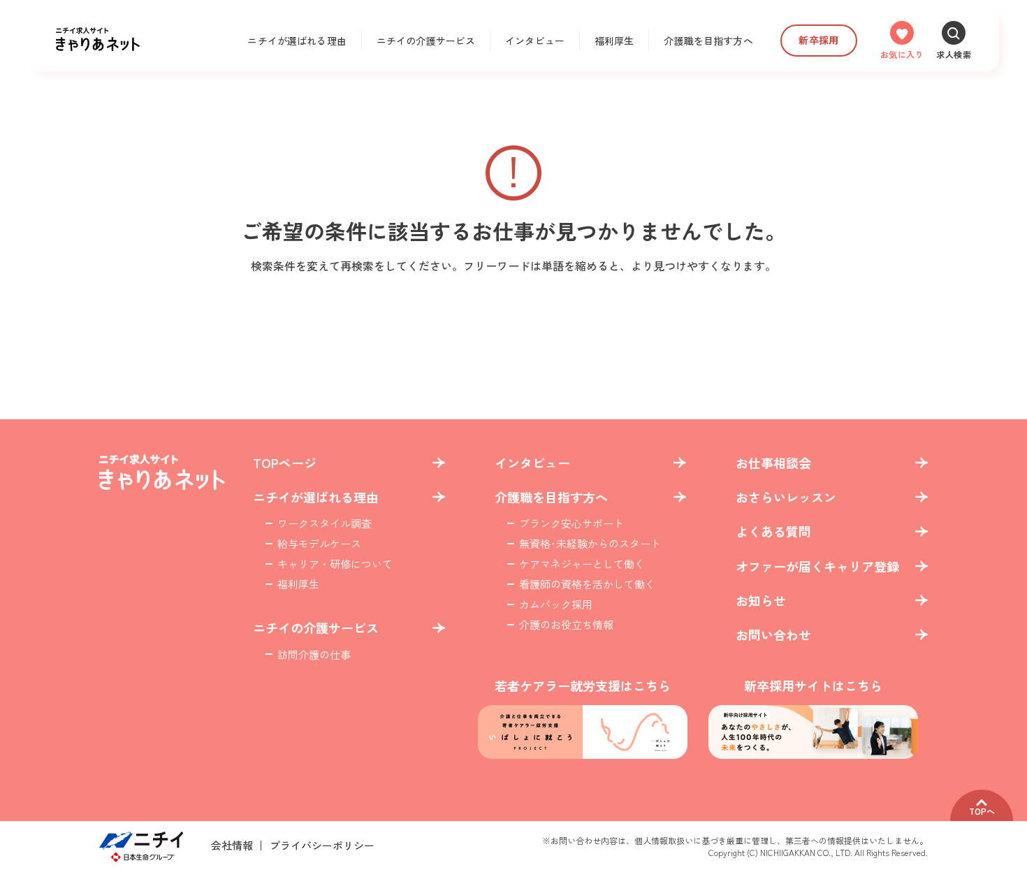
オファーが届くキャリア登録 (817, 566)
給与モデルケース (319, 543)
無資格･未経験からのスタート (590, 543)
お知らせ (761, 600)
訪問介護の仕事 (314, 654)
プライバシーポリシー (322, 845)
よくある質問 (773, 531)
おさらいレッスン (786, 497)
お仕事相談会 (773, 463)
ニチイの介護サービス (426, 41)
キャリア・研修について (335, 563)
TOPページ (284, 463)
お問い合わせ (773, 635)
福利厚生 (614, 41)
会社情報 (232, 845)
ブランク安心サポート (571, 523)
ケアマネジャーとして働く (582, 563)
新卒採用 (818, 40)
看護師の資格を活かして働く (587, 584)
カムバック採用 (555, 604)
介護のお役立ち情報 (566, 624)
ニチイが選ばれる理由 (296, 41)
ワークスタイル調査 (324, 523)
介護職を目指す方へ (708, 41)
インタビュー (535, 41)
